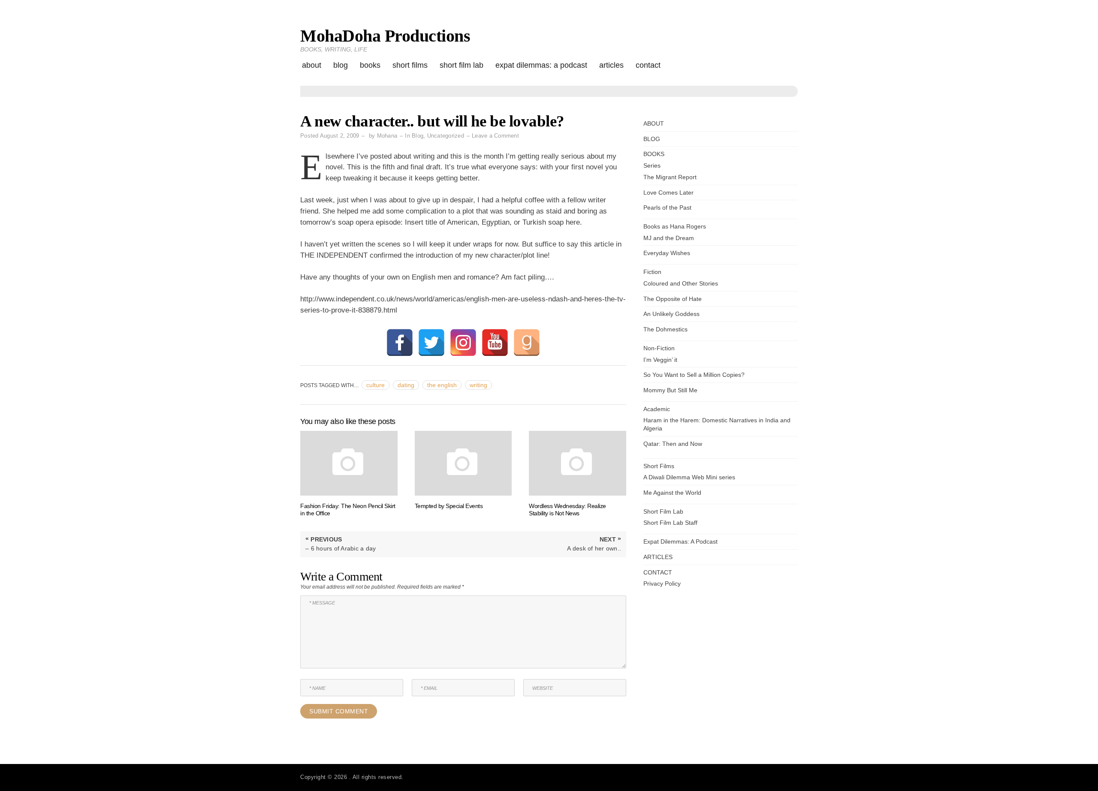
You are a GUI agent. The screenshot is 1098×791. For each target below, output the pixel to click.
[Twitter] (431, 342)
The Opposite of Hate (672, 298)
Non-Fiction (659, 348)
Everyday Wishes (666, 253)
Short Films (410, 65)
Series (652, 165)
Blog (417, 135)
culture (375, 385)
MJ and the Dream (668, 238)
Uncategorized (445, 135)
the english (442, 385)
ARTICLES (611, 65)
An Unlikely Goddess (671, 313)
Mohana (387, 135)
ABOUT (311, 65)
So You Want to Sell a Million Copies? (694, 374)
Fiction (652, 271)
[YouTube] (495, 342)
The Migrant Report (670, 177)
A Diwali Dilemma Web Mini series (689, 477)
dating (406, 385)
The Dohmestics (665, 329)
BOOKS (370, 65)
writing (478, 385)
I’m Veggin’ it (660, 359)
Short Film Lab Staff (670, 522)
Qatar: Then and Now (672, 443)
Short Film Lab (461, 65)
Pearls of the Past (667, 207)
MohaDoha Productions (385, 35)
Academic (656, 409)
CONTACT (648, 65)
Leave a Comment (495, 135)
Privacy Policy (662, 583)
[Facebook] (399, 342)
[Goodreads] (526, 342)
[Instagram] (463, 342)
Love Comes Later (668, 192)
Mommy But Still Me (670, 390)
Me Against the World (672, 492)
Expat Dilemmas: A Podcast (541, 65)
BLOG (340, 65)
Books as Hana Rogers (674, 226)
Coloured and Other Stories (680, 283)
